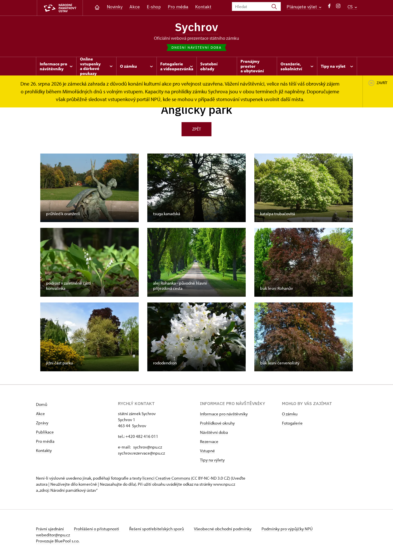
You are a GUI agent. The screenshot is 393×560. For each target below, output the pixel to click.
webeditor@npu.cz (53, 535)
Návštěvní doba (214, 432)
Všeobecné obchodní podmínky (223, 528)
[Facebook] (329, 7)
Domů (41, 404)
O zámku (289, 414)
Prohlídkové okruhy (217, 423)
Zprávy (42, 422)
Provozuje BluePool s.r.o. (57, 541)
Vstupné (207, 450)
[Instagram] (338, 7)
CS (351, 7)
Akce (134, 7)
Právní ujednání (50, 528)
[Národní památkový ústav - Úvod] (60, 8)
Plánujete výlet (302, 7)
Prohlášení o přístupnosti (97, 528)
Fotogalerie (292, 423)
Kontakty (44, 450)
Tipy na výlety (212, 460)
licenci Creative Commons (166, 478)
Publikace (45, 432)
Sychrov (196, 26)
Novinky (115, 7)
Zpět (196, 129)
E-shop (154, 7)
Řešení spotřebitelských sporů (157, 528)
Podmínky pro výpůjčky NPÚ (287, 528)
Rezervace (209, 441)
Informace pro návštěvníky (224, 414)
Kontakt (203, 7)
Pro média (178, 7)
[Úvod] (97, 7)
